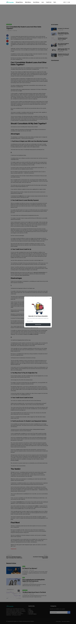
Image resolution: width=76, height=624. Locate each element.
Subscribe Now (38, 324)
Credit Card (48, 2)
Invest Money (36, 2)
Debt (55, 2)
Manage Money (19, 2)
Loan (43, 2)
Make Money (28, 2)
